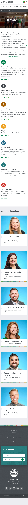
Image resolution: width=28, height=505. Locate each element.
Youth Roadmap (6, 189)
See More (4, 79)
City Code (4, 131)
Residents (4, 6)
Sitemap (14, 441)
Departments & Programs (14, 437)
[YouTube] (18, 488)
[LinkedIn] (21, 488)
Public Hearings (6, 91)
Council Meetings (7, 67)
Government (23, 6)
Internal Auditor (6, 147)
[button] (22, 459)
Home (3, 10)
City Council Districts (8, 169)
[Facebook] (6, 488)
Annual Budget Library (9, 109)
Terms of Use (14, 443)
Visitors (10, 6)
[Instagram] (14, 488)
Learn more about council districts (10, 56)
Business (16, 6)
